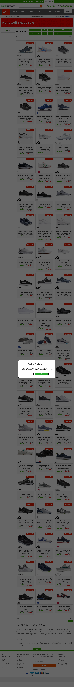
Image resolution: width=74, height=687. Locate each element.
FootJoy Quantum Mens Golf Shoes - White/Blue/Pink (25, 439)
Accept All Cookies (41, 374)
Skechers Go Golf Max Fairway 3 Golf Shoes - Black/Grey (25, 551)
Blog (3, 667)
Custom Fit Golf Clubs (6, 656)
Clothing (14, 11)
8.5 (32, 33)
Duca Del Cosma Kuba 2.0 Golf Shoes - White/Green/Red (44, 177)
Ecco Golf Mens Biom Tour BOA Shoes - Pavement (25, 61)
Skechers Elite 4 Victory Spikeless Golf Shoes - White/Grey (45, 382)
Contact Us (40, 1)
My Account (25, 1)
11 (63, 33)
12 (69, 33)
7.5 (63, 30)
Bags (31, 11)
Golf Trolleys (20, 666)
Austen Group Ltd (42, 682)
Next (71, 38)
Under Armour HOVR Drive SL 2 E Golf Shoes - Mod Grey (44, 522)
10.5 (57, 33)
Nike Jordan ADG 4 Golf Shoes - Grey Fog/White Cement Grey (26, 467)
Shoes (23, 11)
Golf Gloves (19, 660)
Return (3, 660)
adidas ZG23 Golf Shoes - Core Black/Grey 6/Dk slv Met (63, 177)
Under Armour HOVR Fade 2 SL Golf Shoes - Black (25, 608)
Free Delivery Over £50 (13, 16)
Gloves (40, 11)
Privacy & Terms (42, 371)
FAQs (3, 661)
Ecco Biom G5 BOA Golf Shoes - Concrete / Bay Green (63, 579)
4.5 (38, 30)
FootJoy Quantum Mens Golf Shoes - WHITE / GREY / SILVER (25, 579)
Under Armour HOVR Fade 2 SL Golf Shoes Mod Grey (63, 204)
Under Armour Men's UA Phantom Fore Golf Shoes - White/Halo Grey (63, 89)
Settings (29, 374)
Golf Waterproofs (21, 663)
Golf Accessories (20, 667)
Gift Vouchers (20, 670)
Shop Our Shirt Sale (38, 16)
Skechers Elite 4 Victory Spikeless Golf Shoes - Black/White (63, 494)
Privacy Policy (4, 664)
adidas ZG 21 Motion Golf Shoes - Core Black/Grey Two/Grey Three (25, 522)
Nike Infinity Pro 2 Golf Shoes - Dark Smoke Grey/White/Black (63, 439)
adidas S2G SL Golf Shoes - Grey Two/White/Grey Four (63, 262)
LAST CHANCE (6, 12)
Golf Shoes (19, 664)
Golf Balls (19, 659)
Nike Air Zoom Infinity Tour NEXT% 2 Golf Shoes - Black (25, 410)
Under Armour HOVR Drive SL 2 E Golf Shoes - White (63, 410)
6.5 (51, 30)
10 (50, 33)
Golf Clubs (19, 656)
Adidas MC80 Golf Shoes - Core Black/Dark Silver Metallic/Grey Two (25, 204)
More (68, 11)
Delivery (32, 1)
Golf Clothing (20, 661)
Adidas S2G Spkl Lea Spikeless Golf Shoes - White (25, 382)
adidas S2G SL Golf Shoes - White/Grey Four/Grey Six (44, 147)
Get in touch (19, 642)
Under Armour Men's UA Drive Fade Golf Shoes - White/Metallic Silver (63, 233)
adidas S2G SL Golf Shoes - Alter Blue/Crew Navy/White (63, 292)
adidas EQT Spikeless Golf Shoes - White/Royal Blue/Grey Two (44, 551)
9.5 (44, 33)
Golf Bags (19, 657)
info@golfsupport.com (65, 663)
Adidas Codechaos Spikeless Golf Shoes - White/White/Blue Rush (45, 61)
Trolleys (57, 11)
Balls (49, 11)
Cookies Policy (5, 666)
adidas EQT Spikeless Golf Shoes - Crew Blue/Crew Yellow (44, 439)
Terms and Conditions (6, 663)
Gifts (18, 668)
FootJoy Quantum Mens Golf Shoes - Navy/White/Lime (63, 467)
